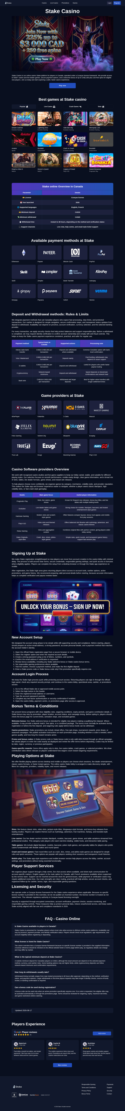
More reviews (62, 1065)
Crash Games (74, 106)
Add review (102, 1033)
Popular (22, 106)
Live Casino (48, 106)
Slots (99, 106)
